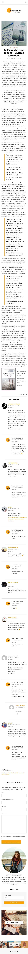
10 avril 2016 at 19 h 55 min (13, 405)
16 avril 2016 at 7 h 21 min (13, 657)
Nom (3, 792)
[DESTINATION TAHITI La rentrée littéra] (24, 944)
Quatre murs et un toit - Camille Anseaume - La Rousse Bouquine (12, 773)
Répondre (11, 407)
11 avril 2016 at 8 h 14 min (13, 584)
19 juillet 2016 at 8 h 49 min (17, 747)
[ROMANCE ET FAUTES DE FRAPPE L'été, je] (3, 944)
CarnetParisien (13, 547)
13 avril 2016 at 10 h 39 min (13, 618)
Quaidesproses (12, 463)
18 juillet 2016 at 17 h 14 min (14, 724)
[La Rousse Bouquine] (14, 10)
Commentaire (4, 813)
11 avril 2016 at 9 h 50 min (17, 566)
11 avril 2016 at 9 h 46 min (17, 531)
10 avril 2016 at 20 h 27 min (13, 464)
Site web (3, 806)
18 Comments (17, 58)
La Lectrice (14, 47)
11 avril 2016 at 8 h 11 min (13, 549)
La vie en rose (12, 617)
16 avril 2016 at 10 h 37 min (17, 684)
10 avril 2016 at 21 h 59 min (17, 439)
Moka (10, 507)
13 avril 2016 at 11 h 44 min (17, 640)
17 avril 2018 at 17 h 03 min (6, 770)
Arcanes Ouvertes (14, 404)
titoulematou (20, 705)
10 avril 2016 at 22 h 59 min (13, 508)
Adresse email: (7, 895)
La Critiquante (13, 582)
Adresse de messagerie (7, 799)
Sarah (10, 723)
